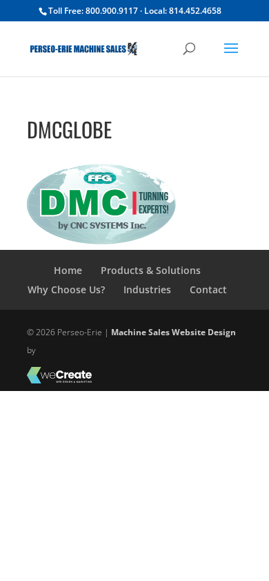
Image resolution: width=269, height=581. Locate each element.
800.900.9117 (112, 11)
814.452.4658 (195, 11)
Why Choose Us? (66, 289)
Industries (147, 289)
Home (68, 270)
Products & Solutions (151, 270)
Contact (208, 289)
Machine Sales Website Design (173, 332)
